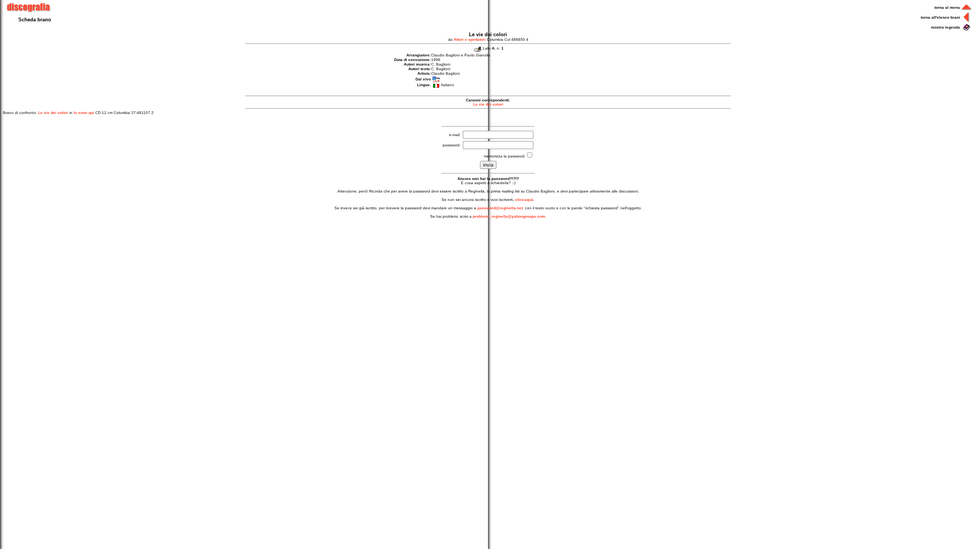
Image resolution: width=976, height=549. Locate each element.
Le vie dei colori (488, 104)
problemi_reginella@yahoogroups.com (509, 216)
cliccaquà (524, 199)
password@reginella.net (500, 208)
